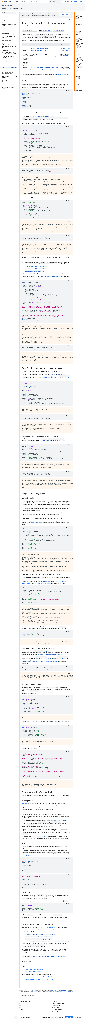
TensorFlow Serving (51, 927)
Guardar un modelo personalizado (49, 377)
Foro (20, 1005)
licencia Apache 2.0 (34, 991)
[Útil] (67, 20)
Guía (9, 8)
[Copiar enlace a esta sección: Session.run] (31, 892)
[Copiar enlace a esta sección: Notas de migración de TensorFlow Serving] (54, 924)
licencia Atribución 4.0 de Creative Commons (57, 990)
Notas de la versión (56, 1005)
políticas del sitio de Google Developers (63, 991)
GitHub (76, 1)
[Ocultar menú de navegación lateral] (16, 1017)
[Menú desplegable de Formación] (27, 1)
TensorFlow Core (7, 6)
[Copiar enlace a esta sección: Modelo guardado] (34, 801)
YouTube (21, 1011)
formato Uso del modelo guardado (43, 583)
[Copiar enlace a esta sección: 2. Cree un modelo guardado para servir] (48, 198)
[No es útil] (69, 20)
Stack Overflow (55, 1007)
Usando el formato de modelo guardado (34, 969)
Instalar (17, 1)
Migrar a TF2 (15, 8)
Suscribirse (68, 1017)
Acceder (81, 1)
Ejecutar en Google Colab (30, 30)
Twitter (21, 1009)
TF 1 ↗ (22, 8)
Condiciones (22, 1017)
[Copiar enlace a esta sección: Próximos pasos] (35, 961)
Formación (23, 1)
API (31, 1)
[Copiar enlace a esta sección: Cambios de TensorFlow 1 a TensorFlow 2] (53, 792)
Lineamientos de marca (57, 1009)
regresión (51, 941)
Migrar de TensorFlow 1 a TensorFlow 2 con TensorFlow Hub (39, 979)
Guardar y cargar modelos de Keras (50, 661)
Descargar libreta (60, 30)
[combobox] (55, 1)
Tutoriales (4, 8)
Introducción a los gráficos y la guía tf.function (33, 853)
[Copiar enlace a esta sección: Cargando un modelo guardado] (46, 494)
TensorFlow (24, 19)
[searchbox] (9, 13)
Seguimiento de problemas (58, 1003)
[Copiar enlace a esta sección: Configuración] (34, 81)
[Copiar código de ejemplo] (69, 90)
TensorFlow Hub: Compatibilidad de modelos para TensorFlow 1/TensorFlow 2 (43, 976)
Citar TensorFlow (55, 1011)
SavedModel (25, 803)
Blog (20, 1003)
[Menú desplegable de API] (33, 1)
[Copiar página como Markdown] (28, 26)
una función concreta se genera (58, 853)
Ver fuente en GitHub (46, 30)
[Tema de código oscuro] (67, 90)
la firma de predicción (56, 945)
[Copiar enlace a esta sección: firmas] (27, 844)
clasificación (26, 941)
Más (37, 1)
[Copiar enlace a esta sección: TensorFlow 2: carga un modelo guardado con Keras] (55, 648)
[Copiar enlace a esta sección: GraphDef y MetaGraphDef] (43, 684)
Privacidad (28, 1017)
